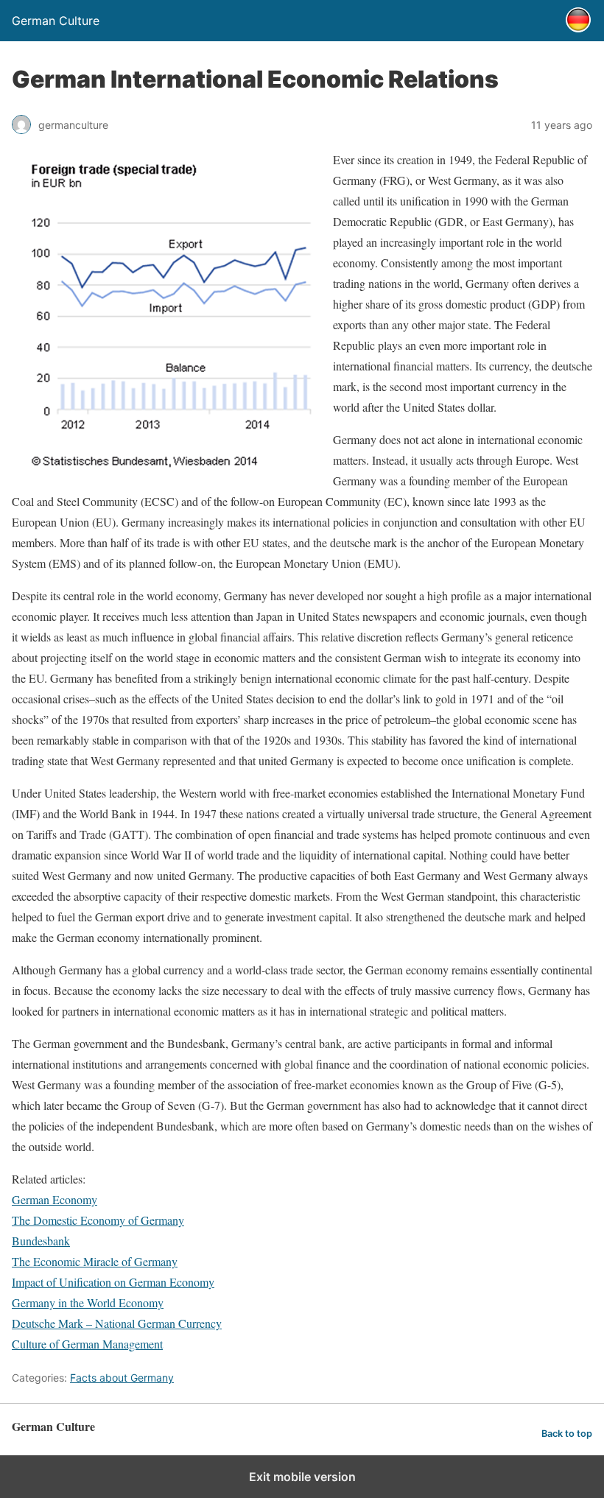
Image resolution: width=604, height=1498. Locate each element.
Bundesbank (41, 1240)
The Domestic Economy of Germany (98, 1220)
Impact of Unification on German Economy (113, 1282)
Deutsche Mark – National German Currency (117, 1323)
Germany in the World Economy (88, 1302)
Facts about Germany (122, 1377)
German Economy (54, 1199)
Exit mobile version (302, 1476)
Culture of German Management (87, 1343)
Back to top (566, 1433)
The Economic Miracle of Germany (95, 1261)
